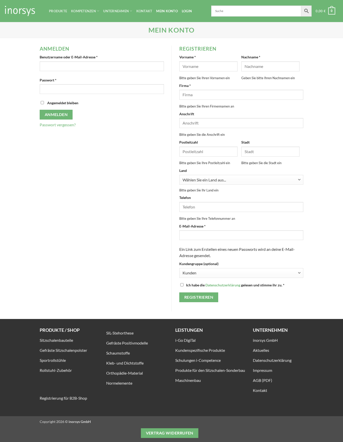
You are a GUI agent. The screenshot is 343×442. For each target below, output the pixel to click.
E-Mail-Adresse (202, 226)
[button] (325, 11)
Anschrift (186, 114)
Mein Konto (167, 11)
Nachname (250, 57)
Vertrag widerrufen (169, 433)
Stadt (245, 142)
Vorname (187, 57)
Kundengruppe (198, 264)
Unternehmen (116, 11)
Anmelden (56, 114)
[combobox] (241, 180)
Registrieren (198, 297)
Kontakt (144, 11)
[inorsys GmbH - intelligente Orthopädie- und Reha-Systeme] (22, 11)
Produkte (58, 11)
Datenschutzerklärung (222, 285)
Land (183, 170)
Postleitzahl (188, 142)
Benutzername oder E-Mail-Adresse (78, 57)
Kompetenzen (83, 11)
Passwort (58, 80)
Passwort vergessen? (58, 124)
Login (187, 11)
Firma (185, 85)
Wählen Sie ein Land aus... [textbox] (204, 180)
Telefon (185, 197)
